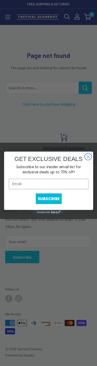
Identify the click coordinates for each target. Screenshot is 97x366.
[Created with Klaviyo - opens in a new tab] (48, 212)
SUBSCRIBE (48, 198)
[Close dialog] (88, 156)
